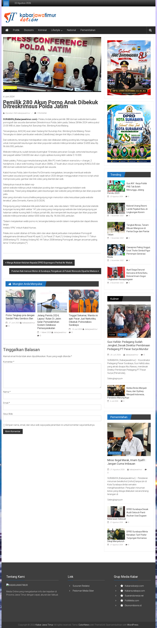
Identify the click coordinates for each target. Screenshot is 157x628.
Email (6, 403)
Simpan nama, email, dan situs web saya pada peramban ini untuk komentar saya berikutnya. (50, 425)
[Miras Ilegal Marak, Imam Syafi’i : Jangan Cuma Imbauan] (129, 439)
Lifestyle (55, 30)
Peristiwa (122, 335)
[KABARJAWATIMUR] (17, 585)
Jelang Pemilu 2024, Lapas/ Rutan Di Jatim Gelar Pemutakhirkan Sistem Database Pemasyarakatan (49, 322)
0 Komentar (42, 113)
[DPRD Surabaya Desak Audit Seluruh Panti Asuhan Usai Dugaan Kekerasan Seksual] (116, 511)
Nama (7, 392)
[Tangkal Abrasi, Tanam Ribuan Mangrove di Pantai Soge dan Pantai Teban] (116, 227)
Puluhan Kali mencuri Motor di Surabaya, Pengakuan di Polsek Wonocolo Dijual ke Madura (54, 271)
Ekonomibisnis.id (133, 605)
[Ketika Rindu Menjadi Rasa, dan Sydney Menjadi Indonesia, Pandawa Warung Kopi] (116, 390)
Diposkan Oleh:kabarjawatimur (17, 113)
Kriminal (42, 30)
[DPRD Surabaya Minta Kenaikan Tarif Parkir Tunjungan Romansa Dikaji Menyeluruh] (116, 534)
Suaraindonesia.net (134, 595)
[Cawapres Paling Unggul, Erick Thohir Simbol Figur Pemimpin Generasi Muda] (116, 249)
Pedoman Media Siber (83, 591)
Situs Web (8, 414)
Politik (16, 30)
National (71, 30)
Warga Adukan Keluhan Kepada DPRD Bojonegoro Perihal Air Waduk (39, 262)
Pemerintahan (87, 30)
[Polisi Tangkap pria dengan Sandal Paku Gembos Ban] (20, 301)
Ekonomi (29, 30)
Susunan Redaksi (81, 586)
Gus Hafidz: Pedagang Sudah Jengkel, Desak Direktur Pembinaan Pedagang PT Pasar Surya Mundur (128, 345)
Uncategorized (10, 88)
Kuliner (112, 335)
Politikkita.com (132, 600)
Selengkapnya (114, 378)
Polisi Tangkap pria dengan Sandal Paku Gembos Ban (20, 317)
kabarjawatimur (28, 323)
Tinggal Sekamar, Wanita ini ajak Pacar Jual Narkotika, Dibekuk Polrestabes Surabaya (83, 320)
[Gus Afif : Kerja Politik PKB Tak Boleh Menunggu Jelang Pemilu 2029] (116, 186)
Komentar (8, 362)
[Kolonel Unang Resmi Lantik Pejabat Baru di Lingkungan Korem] (116, 208)
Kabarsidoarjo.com (134, 586)
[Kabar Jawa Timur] (7, 30)
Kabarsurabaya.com (135, 591)
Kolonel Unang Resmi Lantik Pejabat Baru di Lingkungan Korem (136, 209)
